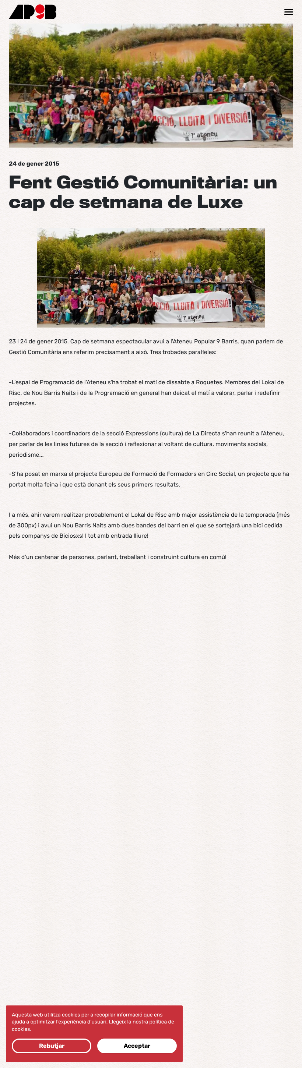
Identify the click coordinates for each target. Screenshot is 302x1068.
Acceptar (137, 1045)
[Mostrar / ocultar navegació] (288, 12)
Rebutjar (51, 1045)
